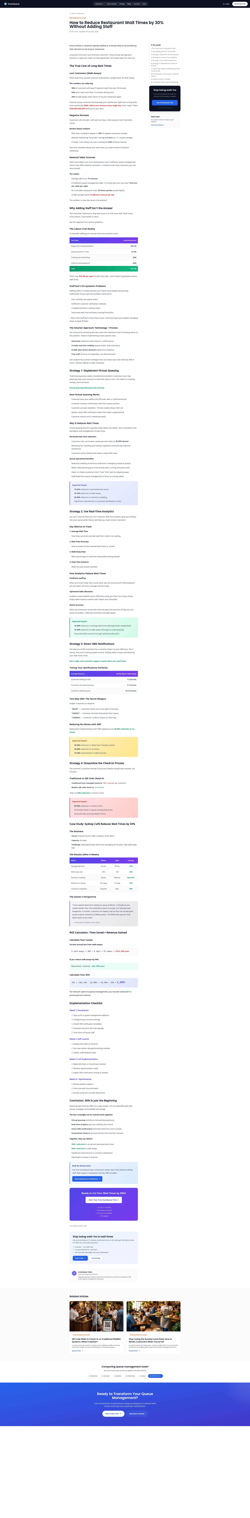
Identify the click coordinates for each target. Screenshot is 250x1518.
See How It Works (136, 1413)
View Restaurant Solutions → (87, 1179)
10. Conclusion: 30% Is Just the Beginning (164, 82)
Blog (129, 4)
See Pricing (95, 1258)
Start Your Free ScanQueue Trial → (104, 1200)
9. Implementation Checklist (160, 79)
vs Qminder (106, 1376)
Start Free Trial (240, 4)
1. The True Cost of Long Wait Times (163, 48)
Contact (137, 4)
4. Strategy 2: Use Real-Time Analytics (164, 57)
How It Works (112, 4)
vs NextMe (117, 1376)
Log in (227, 4)
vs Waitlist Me (130, 1376)
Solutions (99, 4)
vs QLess (142, 1376)
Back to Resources (78, 13)
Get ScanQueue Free (165, 103)
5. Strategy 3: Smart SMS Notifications (163, 60)
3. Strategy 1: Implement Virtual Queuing (164, 55)
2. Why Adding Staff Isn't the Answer (163, 51)
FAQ (144, 4)
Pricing (122, 4)
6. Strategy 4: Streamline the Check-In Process (164, 65)
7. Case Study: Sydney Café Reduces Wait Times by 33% (165, 70)
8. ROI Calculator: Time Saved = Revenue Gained (165, 75)
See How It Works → (158, 125)
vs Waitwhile (93, 1376)
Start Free (79, 1258)
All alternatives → (155, 1376)
